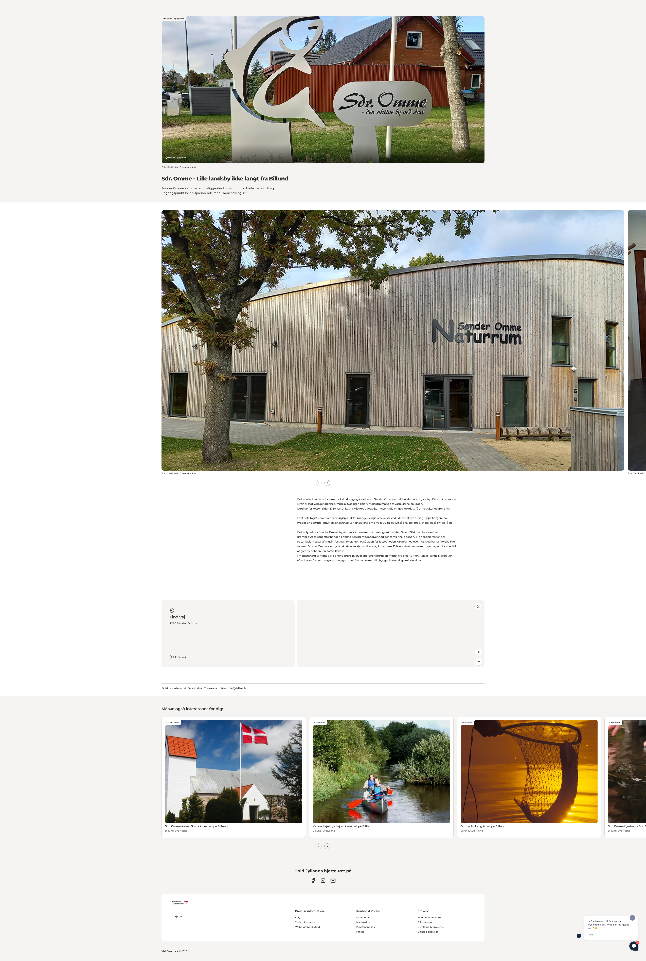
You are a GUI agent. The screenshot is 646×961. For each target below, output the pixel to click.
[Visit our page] (323, 881)
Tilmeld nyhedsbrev (430, 917)
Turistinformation (305, 922)
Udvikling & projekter (431, 927)
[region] (391, 633)
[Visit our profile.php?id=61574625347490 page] (313, 881)
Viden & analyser (428, 931)
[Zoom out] (479, 661)
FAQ (297, 917)
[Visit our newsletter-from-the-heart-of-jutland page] (333, 881)
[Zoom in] (479, 652)
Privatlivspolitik (365, 927)
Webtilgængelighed (307, 927)
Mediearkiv (363, 922)
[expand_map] (478, 606)
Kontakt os (362, 917)
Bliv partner (425, 922)
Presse (360, 931)
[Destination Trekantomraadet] (180, 902)
